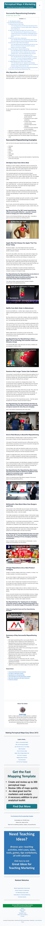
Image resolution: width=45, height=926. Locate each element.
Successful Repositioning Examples (15, 22)
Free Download (21, 759)
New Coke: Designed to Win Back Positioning (18, 678)
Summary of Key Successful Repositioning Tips (19, 69)
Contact (22, 916)
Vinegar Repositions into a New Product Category (19, 61)
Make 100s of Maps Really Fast (22, 753)
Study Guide (22, 910)
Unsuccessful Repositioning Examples (17, 671)
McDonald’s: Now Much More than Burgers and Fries (20, 55)
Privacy (22, 911)
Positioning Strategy (13, 679)
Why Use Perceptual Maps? (22, 744)
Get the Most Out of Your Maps (22, 746)
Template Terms (22, 913)
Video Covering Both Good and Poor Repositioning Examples (24, 67)
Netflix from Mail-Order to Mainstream (17, 38)
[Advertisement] (20, 89)
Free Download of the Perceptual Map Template (22, 816)
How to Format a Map (22, 751)
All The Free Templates (22, 761)
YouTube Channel (22, 897)
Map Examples (22, 748)
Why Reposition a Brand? (14, 21)
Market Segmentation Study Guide (22, 888)
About (22, 908)
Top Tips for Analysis (22, 755)
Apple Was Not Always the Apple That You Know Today (21, 30)
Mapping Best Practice (22, 757)
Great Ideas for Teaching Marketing (22, 894)
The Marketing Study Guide (22, 892)
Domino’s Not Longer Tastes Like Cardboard (18, 42)
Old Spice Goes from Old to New (16, 24)
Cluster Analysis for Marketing (22, 890)
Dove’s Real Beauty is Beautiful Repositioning (18, 49)
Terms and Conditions (22, 914)
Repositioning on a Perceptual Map (16, 675)
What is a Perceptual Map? (22, 742)
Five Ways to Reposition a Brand (15, 673)
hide (25, 18)
